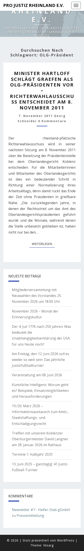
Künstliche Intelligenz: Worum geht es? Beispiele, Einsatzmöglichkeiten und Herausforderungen (40, 390)
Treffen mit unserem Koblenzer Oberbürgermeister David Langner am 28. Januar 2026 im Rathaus (40, 439)
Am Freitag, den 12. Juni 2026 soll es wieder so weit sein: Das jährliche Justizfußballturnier (40, 359)
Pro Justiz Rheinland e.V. (33, 5)
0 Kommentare (52, 121)
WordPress (65, 540)
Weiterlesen (43, 244)
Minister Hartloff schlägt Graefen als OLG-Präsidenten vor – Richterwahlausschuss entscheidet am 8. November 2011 (42, 90)
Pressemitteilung (30, 515)
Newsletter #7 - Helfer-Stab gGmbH (41, 509)
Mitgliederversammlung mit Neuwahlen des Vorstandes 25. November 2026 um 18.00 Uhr (37, 295)
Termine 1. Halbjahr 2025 (32, 454)
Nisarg (48, 545)
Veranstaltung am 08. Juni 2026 (37, 375)
